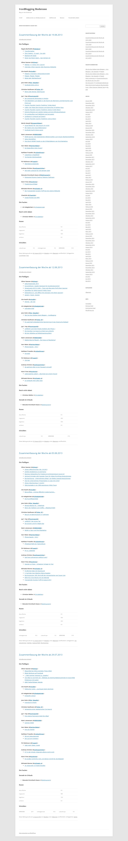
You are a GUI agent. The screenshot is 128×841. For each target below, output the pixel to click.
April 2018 (88, 148)
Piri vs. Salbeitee (30, 550)
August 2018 (89, 139)
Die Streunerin (90, 83)
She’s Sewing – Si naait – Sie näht (35, 53)
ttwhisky (29, 643)
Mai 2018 (88, 146)
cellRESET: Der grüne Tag (32, 521)
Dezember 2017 (90, 157)
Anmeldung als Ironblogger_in (35, 18)
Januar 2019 (89, 128)
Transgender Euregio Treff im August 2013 (38, 580)
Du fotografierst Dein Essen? (33, 148)
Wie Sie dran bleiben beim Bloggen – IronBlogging (40, 315)
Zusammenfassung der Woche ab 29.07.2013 (40, 654)
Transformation (29, 51)
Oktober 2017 (89, 162)
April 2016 (88, 202)
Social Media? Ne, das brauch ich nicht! (37, 125)
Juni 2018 (88, 143)
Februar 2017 (89, 180)
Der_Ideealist (34, 83)
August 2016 (89, 193)
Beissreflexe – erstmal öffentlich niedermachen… (40, 492)
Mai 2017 (88, 173)
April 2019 (88, 121)
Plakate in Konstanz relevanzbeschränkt (37, 74)
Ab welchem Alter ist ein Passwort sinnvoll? (38, 367)
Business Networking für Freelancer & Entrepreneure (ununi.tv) (44, 474)
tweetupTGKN (36, 643)
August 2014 (89, 247)
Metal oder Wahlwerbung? (33, 78)
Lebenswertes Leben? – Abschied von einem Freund (41, 374)
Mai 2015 (88, 227)
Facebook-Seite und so (32, 85)
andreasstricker (39, 168)
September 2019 (90, 110)
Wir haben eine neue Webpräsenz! (35, 128)
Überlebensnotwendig (32, 164)
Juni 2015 (88, 225)
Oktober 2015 (89, 216)
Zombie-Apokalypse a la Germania (35, 472)
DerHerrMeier (34, 146)
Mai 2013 (88, 281)
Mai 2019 (88, 119)
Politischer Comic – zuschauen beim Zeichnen (39, 689)
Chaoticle (32, 195)
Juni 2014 (88, 252)
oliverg (35, 62)
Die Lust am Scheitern (31, 738)
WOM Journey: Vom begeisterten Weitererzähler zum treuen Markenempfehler (49, 137)
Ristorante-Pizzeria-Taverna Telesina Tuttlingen (39, 177)
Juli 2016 (88, 195)
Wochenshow (44, 643)
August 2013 (89, 274)
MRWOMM (37, 134)
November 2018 (90, 132)
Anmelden (88, 303)
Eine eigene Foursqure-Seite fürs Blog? (37, 716)
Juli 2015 (88, 222)
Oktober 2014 (89, 243)
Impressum (52, 18)
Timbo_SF (39, 89)
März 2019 (88, 123)
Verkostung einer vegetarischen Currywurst (38, 709)
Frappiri (34, 161)
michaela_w (38, 188)
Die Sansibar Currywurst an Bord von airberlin (39, 331)
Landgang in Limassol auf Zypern (35, 116)
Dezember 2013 (90, 265)
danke (75, 817)
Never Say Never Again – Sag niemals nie (37, 58)
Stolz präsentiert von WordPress (27, 833)
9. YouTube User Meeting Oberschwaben (37, 573)
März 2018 (88, 150)
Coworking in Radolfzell (32, 155)
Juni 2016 (88, 198)
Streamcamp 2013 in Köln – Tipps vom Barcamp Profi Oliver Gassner (46, 288)
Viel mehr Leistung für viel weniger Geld (37, 170)
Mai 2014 (88, 254)
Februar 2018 (89, 152)
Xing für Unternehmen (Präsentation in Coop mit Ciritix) (42, 481)
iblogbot (46, 253)
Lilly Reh (27, 360)
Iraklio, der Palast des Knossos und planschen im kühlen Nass (44, 107)
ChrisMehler (39, 217)
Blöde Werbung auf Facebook (34, 673)
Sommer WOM (29, 723)
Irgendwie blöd (29, 308)
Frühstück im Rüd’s (31, 702)
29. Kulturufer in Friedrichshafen (35, 765)
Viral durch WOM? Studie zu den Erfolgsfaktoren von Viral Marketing (46, 141)
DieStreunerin (45, 175)
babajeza (37, 49)
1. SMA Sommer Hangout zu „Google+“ (37, 675)
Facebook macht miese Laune (34, 130)
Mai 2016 (88, 200)
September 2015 (90, 218)
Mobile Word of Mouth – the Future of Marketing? (40, 340)
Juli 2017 (88, 168)
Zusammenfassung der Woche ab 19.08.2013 (40, 34)
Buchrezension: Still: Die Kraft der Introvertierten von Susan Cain (45, 575)
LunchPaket (22, 255)
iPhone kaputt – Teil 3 (31, 347)
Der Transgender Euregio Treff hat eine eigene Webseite (42, 191)
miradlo (32, 71)
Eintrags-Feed (89, 306)
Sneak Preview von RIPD (32, 197)
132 (75, 640)
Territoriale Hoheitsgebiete (33, 157)
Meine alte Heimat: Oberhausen (35, 92)
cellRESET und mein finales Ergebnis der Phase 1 (40, 329)
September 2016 (90, 191)
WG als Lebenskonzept (32, 736)
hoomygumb (34, 96)
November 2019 (90, 105)
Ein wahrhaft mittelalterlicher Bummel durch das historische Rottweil (46, 322)
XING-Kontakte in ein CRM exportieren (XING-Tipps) (41, 485)
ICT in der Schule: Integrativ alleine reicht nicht (39, 752)
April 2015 (88, 229)
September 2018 (90, 137)
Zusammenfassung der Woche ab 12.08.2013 (40, 267)
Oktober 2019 (89, 107)
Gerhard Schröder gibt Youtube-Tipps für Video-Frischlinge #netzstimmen (48, 476)
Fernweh (27, 353)
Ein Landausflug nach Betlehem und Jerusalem (39, 114)
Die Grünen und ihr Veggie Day (34, 523)
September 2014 (90, 245)
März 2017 (88, 177)
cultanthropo (39, 152)
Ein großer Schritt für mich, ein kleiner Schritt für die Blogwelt (44, 759)
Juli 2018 (88, 141)
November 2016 (90, 186)
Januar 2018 (89, 155)
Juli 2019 (88, 114)
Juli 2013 (88, 276)
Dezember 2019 (90, 103)
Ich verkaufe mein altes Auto (34, 380)
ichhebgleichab (39, 207)
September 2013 (90, 272)
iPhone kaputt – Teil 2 (31, 537)
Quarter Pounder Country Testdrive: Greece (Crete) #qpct (43, 110)
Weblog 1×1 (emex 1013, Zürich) (35, 65)
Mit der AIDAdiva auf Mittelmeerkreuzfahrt (38, 333)
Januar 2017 (89, 182)
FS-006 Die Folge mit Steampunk (35, 571)
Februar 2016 (89, 207)
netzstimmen (22, 643)
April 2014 (88, 256)
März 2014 (88, 258)
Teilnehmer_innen (73, 18)
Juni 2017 (88, 171)
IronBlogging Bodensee (33, 9)
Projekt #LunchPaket (31, 184)
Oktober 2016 (89, 189)
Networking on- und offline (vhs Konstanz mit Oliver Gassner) (44, 293)
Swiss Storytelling (30, 139)
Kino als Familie (29, 729)
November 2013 (90, 267)
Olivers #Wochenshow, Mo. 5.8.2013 (36, 469)
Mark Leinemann (90, 78)
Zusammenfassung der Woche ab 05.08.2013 (40, 453)
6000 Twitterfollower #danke (34, 682)
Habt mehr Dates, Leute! (32, 745)
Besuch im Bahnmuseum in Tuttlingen (37, 514)
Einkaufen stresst (30, 696)
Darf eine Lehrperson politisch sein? (36, 557)
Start (20, 18)
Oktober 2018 (89, 134)
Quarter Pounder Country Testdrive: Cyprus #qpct (40, 119)
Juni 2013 (88, 279)
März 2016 (88, 204)
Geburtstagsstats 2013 (32, 284)
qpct (27, 255)
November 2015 (90, 213)
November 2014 (90, 240)
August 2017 (89, 166)
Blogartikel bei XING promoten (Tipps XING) (38, 671)
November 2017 (90, 159)
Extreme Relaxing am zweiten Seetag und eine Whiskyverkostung (45, 112)
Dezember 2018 (90, 130)
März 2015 (88, 231)
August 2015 (89, 220)
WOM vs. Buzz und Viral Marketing (35, 530)
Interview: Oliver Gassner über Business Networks (40, 67)
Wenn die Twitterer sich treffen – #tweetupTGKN (40, 508)
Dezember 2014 (90, 238)
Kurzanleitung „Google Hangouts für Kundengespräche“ (42, 286)
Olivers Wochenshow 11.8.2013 (34, 483)
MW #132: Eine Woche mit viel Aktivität (37, 578)
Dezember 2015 (90, 211)
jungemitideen (37, 123)
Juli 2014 (88, 249)
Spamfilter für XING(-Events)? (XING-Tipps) (38, 290)
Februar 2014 (89, 261)
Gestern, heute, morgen (32, 295)
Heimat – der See (30, 302)
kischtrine (33, 182)
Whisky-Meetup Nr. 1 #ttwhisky (34, 505)
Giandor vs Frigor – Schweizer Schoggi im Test (39, 564)
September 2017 (90, 164)
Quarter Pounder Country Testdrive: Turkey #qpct (40, 105)
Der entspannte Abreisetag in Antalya (36, 98)
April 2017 (88, 175)
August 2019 (89, 112)
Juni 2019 (88, 116)
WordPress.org (90, 310)
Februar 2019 (89, 125)
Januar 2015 (89, 236)
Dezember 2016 (90, 184)
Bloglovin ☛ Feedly (30, 56)
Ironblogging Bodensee (101, 83)
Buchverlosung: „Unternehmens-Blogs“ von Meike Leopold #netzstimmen (48, 478)
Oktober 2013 (89, 270)
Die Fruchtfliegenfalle (31, 499)
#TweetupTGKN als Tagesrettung (35, 544)
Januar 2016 (89, 209)
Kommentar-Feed (90, 308)
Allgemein (55, 253)
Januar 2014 (89, 263)
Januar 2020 (89, 101)
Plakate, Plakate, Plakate (32, 76)
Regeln (62, 18)
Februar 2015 (89, 234)
